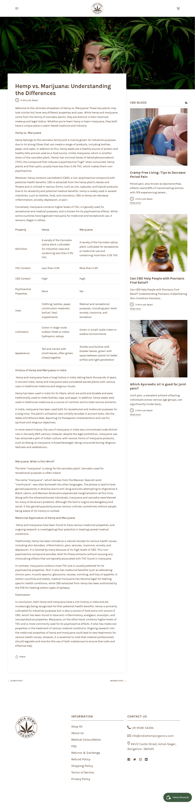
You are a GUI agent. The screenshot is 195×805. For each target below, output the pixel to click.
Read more (135, 202)
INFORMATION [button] (82, 716)
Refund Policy (80, 759)
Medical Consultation (86, 739)
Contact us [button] (137, 716)
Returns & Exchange (85, 753)
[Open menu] (19, 8)
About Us (77, 733)
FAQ (73, 746)
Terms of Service (82, 772)
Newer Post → (118, 680)
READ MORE (158, 160)
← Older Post (15, 680)
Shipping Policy (82, 766)
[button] (41, 715)
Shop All (77, 726)
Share (22, 656)
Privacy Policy (80, 779)
